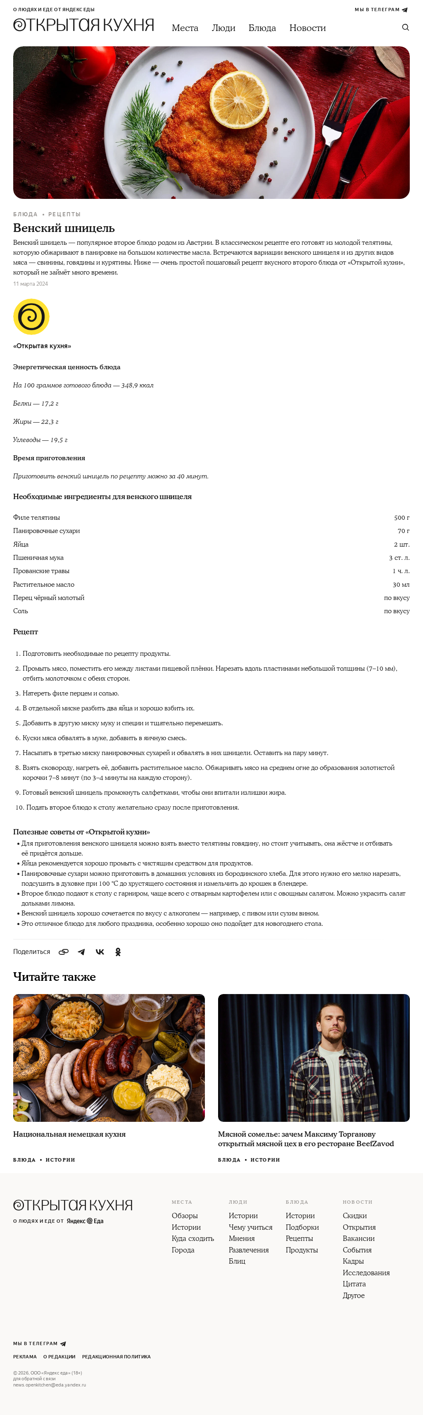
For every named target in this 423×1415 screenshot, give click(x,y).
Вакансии (359, 1239)
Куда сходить (193, 1239)
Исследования (366, 1273)
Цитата (354, 1284)
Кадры (353, 1262)
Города (183, 1250)
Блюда (262, 28)
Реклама (25, 1357)
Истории (61, 1160)
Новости (308, 28)
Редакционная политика (116, 1357)
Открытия (359, 1228)
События (357, 1250)
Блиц (237, 1262)
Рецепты (64, 214)
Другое (354, 1296)
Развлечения (249, 1250)
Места (185, 28)
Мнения (242, 1239)
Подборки (302, 1228)
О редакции (59, 1357)
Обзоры (185, 1216)
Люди (223, 28)
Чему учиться (251, 1228)
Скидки (355, 1216)
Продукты (302, 1250)
